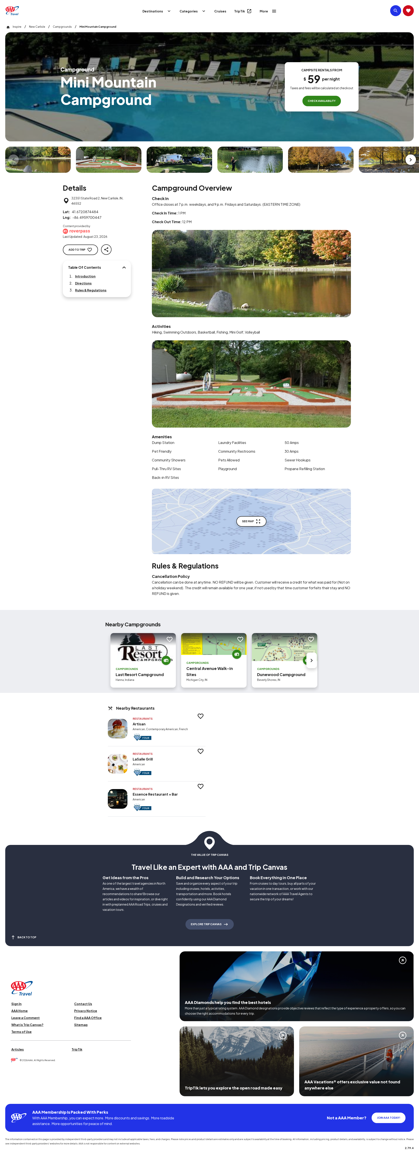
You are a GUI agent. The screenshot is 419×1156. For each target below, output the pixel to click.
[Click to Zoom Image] (38, 160)
